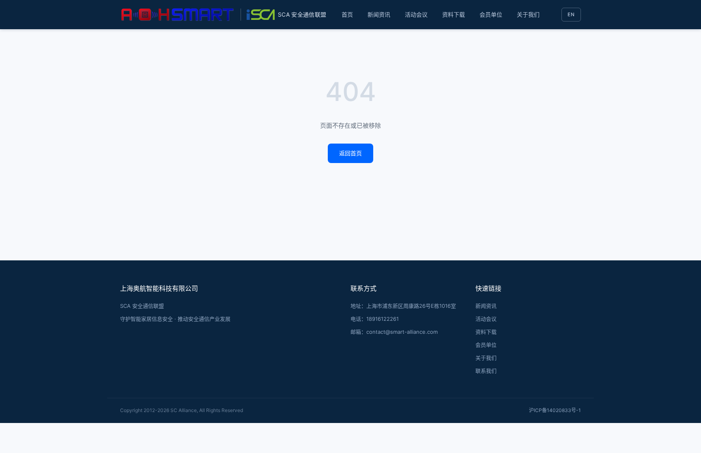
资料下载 (453, 14)
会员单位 (491, 14)
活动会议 (416, 14)
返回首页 (350, 153)
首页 (347, 14)
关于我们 (528, 14)
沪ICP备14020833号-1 (555, 410)
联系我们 (486, 370)
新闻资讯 (379, 14)
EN (571, 14)
